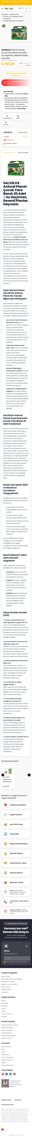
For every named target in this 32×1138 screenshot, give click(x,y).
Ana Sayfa (4, 14)
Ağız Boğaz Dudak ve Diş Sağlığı (11, 979)
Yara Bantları (7, 19)
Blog (2, 1049)
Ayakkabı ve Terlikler (8, 982)
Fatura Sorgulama (7, 1057)
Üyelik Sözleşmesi (7, 1030)
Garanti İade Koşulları (8, 1035)
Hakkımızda (5, 1054)
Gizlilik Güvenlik (6, 1038)
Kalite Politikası (6, 1047)
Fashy (3, 1011)
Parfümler (4, 992)
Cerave (3, 1008)
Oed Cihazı (17, 1100)
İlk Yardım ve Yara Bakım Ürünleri (13, 16)
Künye (3, 1052)
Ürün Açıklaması (9, 153)
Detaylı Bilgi (21, 109)
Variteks (4, 1016)
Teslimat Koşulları (7, 1028)
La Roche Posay (6, 1014)
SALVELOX (6, 50)
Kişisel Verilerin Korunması (9, 1025)
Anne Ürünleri (5, 976)
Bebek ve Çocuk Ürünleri (9, 984)
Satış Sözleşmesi (6, 1033)
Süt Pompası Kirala (7, 1104)
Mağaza (4, 1062)
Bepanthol (4, 1003)
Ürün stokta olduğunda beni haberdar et (16, 74)
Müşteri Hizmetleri (7, 1060)
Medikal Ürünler (14, 14)
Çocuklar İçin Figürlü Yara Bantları (13, 21)
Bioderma (4, 1006)
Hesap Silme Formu (7, 1065)
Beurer (3, 1001)
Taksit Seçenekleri (24, 153)
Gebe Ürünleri (5, 987)
